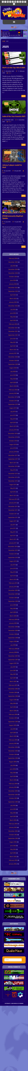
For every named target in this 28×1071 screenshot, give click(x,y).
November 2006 (13, 689)
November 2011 (13, 510)
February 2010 (13, 583)
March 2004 (13, 780)
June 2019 (13, 415)
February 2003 (13, 824)
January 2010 (13, 587)
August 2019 (13, 408)
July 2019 (13, 411)
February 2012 (13, 499)
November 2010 (13, 550)
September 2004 (13, 758)
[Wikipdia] (25, 2)
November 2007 (13, 656)
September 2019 (13, 404)
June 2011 (13, 528)
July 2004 (13, 765)
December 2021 (13, 328)
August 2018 (13, 444)
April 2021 (13, 346)
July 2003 (13, 805)
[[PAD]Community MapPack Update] (14, 212)
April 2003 (13, 816)
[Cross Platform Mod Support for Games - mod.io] (20, 996)
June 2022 (13, 313)
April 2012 (13, 492)
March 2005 (13, 736)
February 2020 (13, 390)
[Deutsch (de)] (12, 27)
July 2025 (13, 266)
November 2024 (13, 273)
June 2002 (13, 845)
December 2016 (13, 466)
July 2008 (13, 645)
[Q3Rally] (14, 935)
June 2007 (13, 670)
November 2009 (13, 594)
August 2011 (13, 521)
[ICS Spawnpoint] (14, 973)
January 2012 (13, 503)
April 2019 (13, 422)
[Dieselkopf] (14, 906)
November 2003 (13, 794)
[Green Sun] (14, 912)
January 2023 (13, 302)
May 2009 (13, 608)
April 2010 (13, 576)
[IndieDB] (20, 2)
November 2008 (13, 630)
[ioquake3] (8, 996)
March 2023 (13, 298)
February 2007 (13, 685)
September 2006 (13, 696)
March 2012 (13, 495)
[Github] (14, 4)
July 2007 (13, 667)
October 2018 (13, 441)
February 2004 (13, 784)
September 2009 (13, 601)
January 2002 (13, 864)
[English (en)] (15, 27)
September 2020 (13, 364)
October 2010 (13, 554)
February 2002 (13, 860)
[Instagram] (8, 2)
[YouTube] (15, 2)
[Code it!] (14, 896)
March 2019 (13, 426)
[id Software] (14, 996)
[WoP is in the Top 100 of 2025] (14, 64)
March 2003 (13, 820)
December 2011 (13, 506)
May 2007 (13, 674)
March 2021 (13, 349)
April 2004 (13, 776)
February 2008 (13, 649)
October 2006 (13, 692)
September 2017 (13, 459)
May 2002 (13, 849)
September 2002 (13, 838)
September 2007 (13, 660)
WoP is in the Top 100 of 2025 (13, 68)
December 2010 (12, 546)
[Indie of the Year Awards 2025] (14, 112)
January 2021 (13, 353)
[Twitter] (10, 2)
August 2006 (13, 700)
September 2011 (13, 517)
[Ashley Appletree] (14, 890)
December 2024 (13, 269)
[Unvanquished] (14, 941)
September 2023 (13, 291)
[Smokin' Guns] (14, 930)
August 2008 (13, 641)
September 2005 (13, 722)
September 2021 (13, 335)
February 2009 (13, 619)
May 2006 (13, 703)
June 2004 (13, 769)
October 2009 (13, 598)
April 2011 (13, 535)
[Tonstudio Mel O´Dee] (14, 901)
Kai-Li (9, 73)
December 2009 (13, 590)
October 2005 (13, 718)
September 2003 (13, 802)
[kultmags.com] (14, 946)
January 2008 (13, 652)
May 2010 (13, 572)
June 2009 (13, 605)
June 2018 (13, 448)
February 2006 (13, 714)
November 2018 (13, 437)
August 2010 (13, 561)
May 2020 (13, 379)
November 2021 (13, 331)
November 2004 (13, 751)
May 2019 (13, 419)
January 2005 (13, 743)
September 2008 (13, 638)
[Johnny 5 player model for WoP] (14, 161)
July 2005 (13, 729)
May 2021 (13, 342)
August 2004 (12, 762)
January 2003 (13, 827)
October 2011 (13, 514)
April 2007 (13, 678)
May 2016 (13, 470)
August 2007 (13, 663)
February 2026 (13, 258)
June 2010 (13, 568)
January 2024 (13, 284)
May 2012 (13, 488)
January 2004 (13, 787)
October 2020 (13, 360)
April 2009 (13, 612)
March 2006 (13, 711)
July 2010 (13, 565)
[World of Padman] (14, 13)
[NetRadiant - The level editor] (14, 978)
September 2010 (13, 557)
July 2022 (13, 309)
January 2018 (13, 452)
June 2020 (13, 375)
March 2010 (13, 579)
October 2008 (13, 634)
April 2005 (13, 732)
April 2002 (13, 853)
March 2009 (13, 616)
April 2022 (13, 320)
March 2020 (13, 386)
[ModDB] (18, 2)
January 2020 (13, 393)
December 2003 (13, 791)
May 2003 (13, 813)
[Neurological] (14, 917)
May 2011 (13, 532)
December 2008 (13, 627)
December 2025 (13, 262)
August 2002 (13, 842)
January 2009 (13, 623)
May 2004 (13, 773)
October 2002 (13, 835)
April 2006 (13, 707)
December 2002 (13, 831)
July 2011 (13, 525)
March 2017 (13, 463)
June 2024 (13, 280)
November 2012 (13, 481)
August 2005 (12, 725)
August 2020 (13, 368)
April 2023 (13, 295)
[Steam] (13, 2)
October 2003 (13, 798)
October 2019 (13, 401)
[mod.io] (23, 2)
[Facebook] (5, 2)
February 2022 (13, 324)
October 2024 (13, 276)
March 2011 (13, 539)
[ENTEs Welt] (14, 885)
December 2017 (13, 455)
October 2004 (13, 754)
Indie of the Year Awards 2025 (13, 116)
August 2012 (13, 484)
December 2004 (13, 747)
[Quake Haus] (14, 951)
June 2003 (13, 809)
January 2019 (13, 430)
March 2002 (13, 856)
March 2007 (13, 681)
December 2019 (12, 397)
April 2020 (13, 382)
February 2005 (13, 740)
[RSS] (3, 2)
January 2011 (13, 543)
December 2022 (13, 306)
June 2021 (13, 338)
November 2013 (13, 473)
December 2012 (13, 477)
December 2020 (13, 357)
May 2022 (13, 317)
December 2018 (12, 433)
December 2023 (13, 287)
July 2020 (13, 371)
